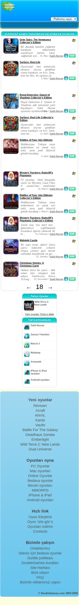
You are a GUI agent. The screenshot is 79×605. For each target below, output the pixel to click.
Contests (40, 531)
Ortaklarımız (40, 548)
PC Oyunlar (40, 466)
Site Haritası (40, 568)
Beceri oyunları (40, 485)
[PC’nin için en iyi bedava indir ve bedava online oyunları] (8, 6)
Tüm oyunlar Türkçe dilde (39, 314)
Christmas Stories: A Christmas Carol (32, 264)
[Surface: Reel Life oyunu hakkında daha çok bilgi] (66, 78)
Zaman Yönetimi (40, 334)
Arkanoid (36, 361)
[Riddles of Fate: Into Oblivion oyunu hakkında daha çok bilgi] (66, 156)
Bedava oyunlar (40, 481)
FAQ (40, 577)
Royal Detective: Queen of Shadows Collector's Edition (36, 96)
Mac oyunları (40, 471)
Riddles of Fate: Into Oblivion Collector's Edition (36, 197)
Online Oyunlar (40, 476)
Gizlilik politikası (40, 558)
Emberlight (40, 440)
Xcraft (40, 411)
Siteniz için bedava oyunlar (40, 553)
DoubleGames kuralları (40, 563)
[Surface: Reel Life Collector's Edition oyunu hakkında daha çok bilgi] (66, 133)
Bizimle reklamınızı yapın (40, 582)
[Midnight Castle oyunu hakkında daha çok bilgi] (66, 256)
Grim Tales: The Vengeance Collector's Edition (35, 41)
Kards (40, 420)
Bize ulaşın (40, 573)
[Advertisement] (34, 87)
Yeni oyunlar (40, 400)
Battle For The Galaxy (40, 430)
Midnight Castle (28, 240)
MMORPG (40, 490)
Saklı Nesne (56, 56)
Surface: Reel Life (30, 62)
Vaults (40, 425)
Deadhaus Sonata (40, 435)
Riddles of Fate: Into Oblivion (36, 140)
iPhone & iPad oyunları (39, 372)
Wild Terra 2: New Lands (40, 444)
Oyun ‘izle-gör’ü (40, 522)
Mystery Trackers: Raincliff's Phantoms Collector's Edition (36, 219)
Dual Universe (40, 449)
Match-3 (35, 343)
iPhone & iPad (40, 495)
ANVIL (40, 415)
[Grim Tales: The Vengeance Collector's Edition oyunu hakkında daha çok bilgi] (66, 56)
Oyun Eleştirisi (40, 517)
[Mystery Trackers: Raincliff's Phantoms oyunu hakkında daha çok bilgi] (66, 189)
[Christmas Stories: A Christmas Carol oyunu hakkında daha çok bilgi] (66, 279)
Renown (40, 406)
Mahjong (35, 352)
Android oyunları (40, 379)
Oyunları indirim (40, 527)
